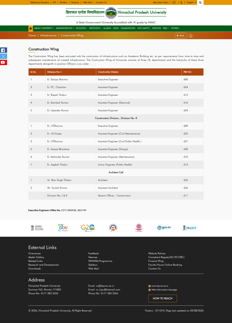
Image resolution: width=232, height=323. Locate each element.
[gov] (164, 227)
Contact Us (101, 2)
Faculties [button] (81, 28)
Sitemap (92, 257)
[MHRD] (37, 227)
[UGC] (138, 227)
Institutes (94, 28)
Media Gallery (36, 257)
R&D (165, 28)
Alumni (107, 28)
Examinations (128, 28)
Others (174, 28)
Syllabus (92, 264)
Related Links (35, 260)
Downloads (34, 268)
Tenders (63, 2)
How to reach (162, 298)
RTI (54, 2)
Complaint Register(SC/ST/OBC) (166, 257)
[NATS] (113, 227)
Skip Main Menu (161, 2)
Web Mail (87, 2)
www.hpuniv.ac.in (160, 286)
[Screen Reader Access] (174, 2)
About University (43, 28)
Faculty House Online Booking (165, 264)
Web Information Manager (164, 289)
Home (32, 35)
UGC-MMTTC (143, 28)
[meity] (189, 227)
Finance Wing (156, 260)
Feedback (93, 253)
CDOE (116, 28)
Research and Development (43, 264)
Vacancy (75, 2)
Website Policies (157, 253)
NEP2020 (156, 28)
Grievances (34, 253)
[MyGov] (62, 227)
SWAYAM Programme (100, 260)
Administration (64, 28)
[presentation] (26, 238)
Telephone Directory (39, 2)
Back (182, 35)
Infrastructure (48, 35)
